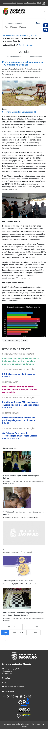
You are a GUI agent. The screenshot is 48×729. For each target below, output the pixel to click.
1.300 (13, 632)
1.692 (36, 632)
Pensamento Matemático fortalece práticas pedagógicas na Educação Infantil (18, 420)
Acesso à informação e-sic (9, 2)
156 (5, 683)
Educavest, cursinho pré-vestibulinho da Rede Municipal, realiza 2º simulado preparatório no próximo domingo (20, 361)
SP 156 (39, 2)
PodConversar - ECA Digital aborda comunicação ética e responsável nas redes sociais (19, 389)
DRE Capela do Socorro (11, 340)
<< (9, 627)
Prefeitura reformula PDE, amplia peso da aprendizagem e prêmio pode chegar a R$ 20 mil (20, 405)
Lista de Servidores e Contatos (14, 687)
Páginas (14, 27)
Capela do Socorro (26, 45)
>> (43, 632)
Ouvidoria (20, 2)
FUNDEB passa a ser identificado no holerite (18, 375)
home (24, 340)
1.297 (27, 627)
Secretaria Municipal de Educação (16, 35)
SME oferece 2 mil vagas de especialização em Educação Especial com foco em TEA (19, 436)
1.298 (35, 627)
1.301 (22, 632)
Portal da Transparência (30, 2)
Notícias (23, 27)
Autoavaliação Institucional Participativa (18, 581)
